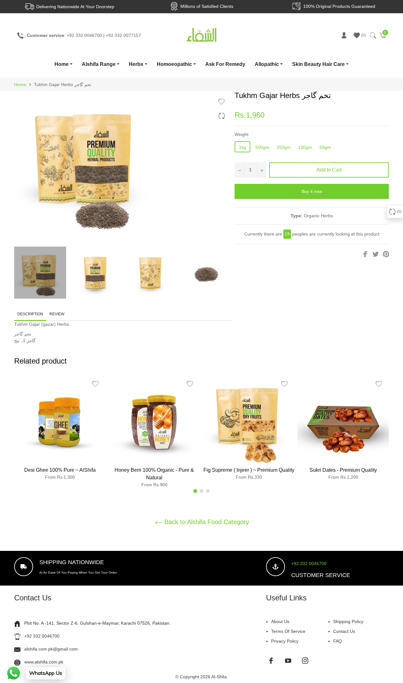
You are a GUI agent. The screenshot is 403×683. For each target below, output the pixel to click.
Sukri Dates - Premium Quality (343, 470)
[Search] (372, 35)
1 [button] (195, 491)
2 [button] (201, 491)
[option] (60, 429)
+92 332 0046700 (308, 563)
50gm (325, 147)
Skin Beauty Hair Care (318, 64)
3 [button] (208, 491)
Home (61, 64)
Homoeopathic (174, 64)
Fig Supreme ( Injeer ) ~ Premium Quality (248, 470)
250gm (284, 147)
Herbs (136, 64)
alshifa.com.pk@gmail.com (51, 648)
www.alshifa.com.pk (43, 661)
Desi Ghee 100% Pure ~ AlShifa (60, 470)
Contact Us (344, 631)
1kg (242, 147)
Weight (241, 134)
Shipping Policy (348, 621)
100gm (305, 147)
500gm (262, 147)
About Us (280, 621)
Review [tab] (57, 314)
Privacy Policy (284, 641)
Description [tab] (30, 314)
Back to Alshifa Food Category (205, 521)
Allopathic (267, 64)
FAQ (337, 641)
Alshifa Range (99, 64)
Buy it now (312, 191)
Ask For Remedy (225, 64)
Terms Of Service (288, 631)
